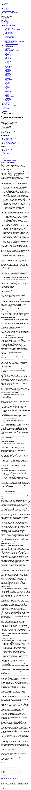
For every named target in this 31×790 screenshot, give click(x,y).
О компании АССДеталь (9, 138)
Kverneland (9, 65)
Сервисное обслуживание (9, 160)
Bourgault (8, 74)
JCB (7, 80)
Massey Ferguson (10, 77)
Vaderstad (8, 83)
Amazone (8, 59)
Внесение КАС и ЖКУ (12, 44)
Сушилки (8, 30)
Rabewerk (8, 55)
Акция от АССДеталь (8, 11)
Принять (3, 788)
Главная (5, 1)
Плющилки (9, 32)
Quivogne (8, 58)
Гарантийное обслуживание (10, 158)
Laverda (8, 67)
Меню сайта (4, 23)
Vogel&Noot (9, 99)
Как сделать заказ (7, 149)
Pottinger (8, 95)
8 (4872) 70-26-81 (5, 20)
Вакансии (5, 141)
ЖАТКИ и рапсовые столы (13, 29)
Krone (7, 57)
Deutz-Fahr (9, 91)
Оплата (5, 4)
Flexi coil (8, 70)
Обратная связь (7, 153)
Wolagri (8, 87)
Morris (7, 90)
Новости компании (8, 139)
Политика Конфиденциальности (11, 143)
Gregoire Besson (10, 49)
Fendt (7, 100)
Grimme (8, 84)
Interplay (13, 162)
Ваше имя (3, 762)
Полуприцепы (9, 33)
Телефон (3, 764)
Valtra (7, 62)
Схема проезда (4, 128)
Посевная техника (10, 42)
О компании (6, 3)
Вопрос (2, 767)
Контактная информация (9, 142)
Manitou (8, 75)
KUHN (8, 48)
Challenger (8, 73)
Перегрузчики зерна (11, 28)
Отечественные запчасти (12, 50)
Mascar (8, 98)
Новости (5, 9)
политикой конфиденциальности (9, 778)
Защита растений (10, 40)
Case (7, 54)
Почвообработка (10, 36)
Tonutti (8, 92)
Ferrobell (8, 102)
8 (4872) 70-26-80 (5, 19)
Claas (7, 88)
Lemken (8, 53)
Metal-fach (8, 78)
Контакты (5, 8)
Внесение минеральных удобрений (15, 41)
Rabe (7, 94)
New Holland (9, 79)
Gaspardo (8, 61)
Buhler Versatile (10, 96)
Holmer (8, 71)
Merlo (7, 86)
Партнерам (6, 7)
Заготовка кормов (10, 37)
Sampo (8, 82)
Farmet (8, 69)
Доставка (5, 5)
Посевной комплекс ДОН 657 (10, 12)
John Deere (9, 66)
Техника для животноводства (13, 38)
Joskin (7, 63)
